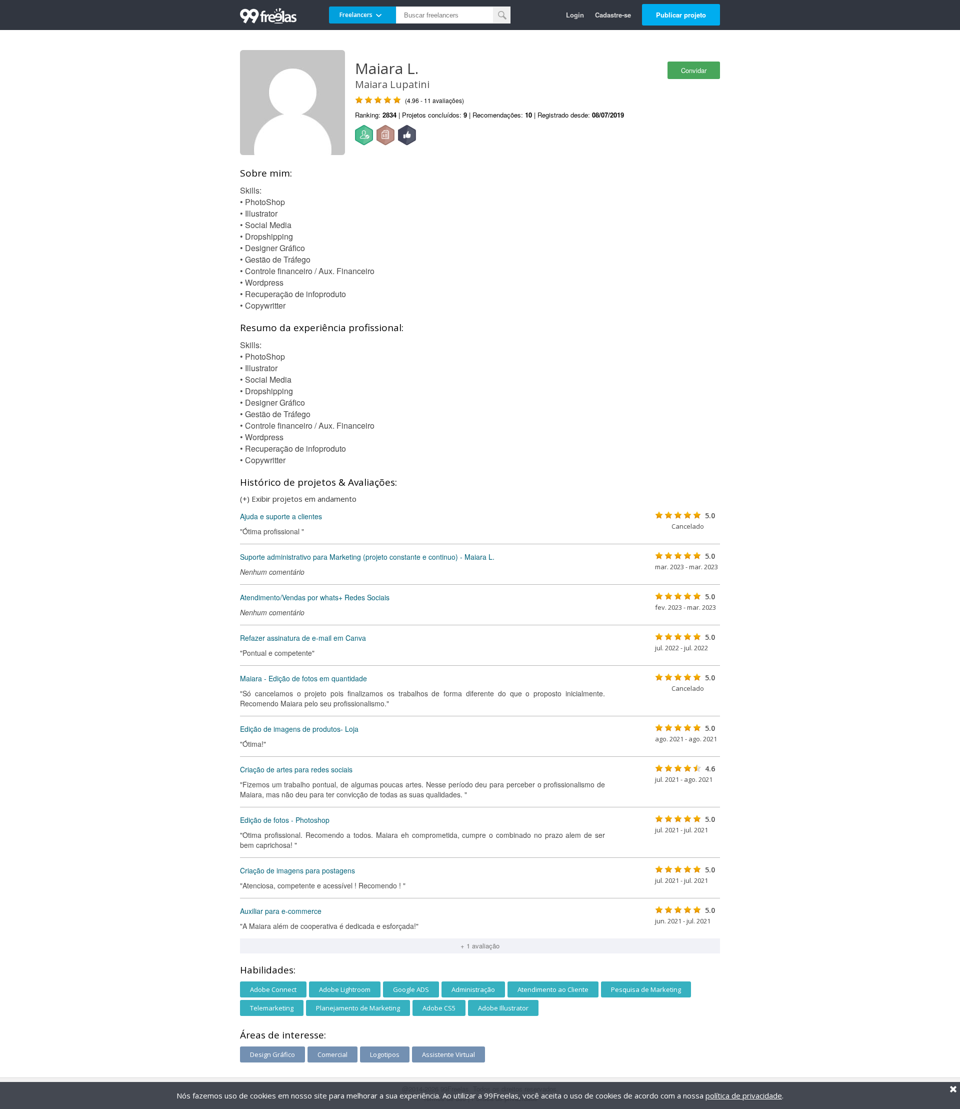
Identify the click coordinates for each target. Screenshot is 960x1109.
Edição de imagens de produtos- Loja (299, 729)
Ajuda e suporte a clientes (281, 516)
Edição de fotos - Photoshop (285, 820)
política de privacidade (744, 1095)
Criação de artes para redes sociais (296, 769)
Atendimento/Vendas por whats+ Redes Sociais (315, 597)
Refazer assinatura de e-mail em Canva (303, 638)
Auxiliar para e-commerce (281, 911)
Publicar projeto (681, 15)
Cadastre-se (613, 15)
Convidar (693, 70)
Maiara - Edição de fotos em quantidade (303, 678)
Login (575, 15)
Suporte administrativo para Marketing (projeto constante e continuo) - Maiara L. (367, 557)
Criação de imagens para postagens (297, 870)
